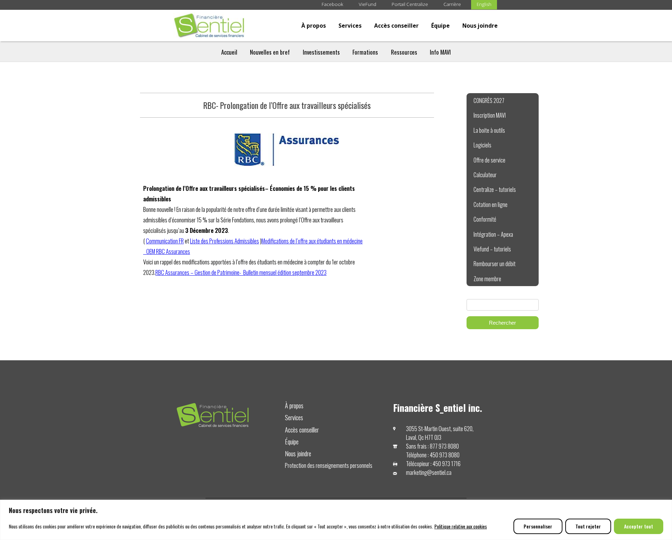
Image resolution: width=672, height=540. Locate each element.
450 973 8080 (445, 454)
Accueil (229, 52)
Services (350, 25)
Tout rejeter (588, 526)
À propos (313, 25)
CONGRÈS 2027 (489, 100)
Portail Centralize (410, 4)
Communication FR (165, 240)
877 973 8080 (444, 446)
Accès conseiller (396, 25)
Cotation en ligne (490, 204)
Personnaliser (538, 526)
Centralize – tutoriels (495, 189)
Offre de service (489, 160)
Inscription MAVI (490, 115)
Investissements (321, 52)
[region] (336, 520)
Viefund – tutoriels (492, 249)
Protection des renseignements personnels (328, 465)
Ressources (404, 52)
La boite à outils (489, 130)
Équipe (440, 25)
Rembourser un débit (495, 263)
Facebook (332, 4)
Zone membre (487, 279)
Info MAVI (440, 52)
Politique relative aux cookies (460, 526)
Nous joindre (480, 25)
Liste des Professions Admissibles (224, 240)
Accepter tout (638, 526)
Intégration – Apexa (493, 234)
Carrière (452, 4)
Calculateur (485, 175)
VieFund (367, 4)
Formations (365, 52)
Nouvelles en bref (270, 52)
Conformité (485, 219)
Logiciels (482, 145)
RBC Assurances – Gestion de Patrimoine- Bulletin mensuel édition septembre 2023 (241, 272)
